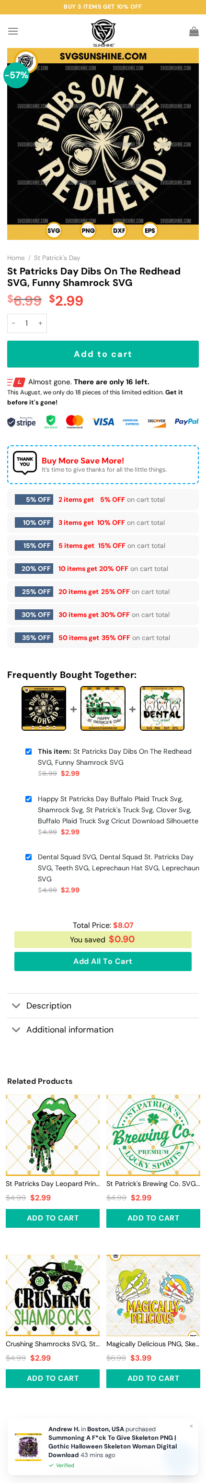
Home (16, 258)
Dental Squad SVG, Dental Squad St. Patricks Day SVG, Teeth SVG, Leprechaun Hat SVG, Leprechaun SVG (118, 868)
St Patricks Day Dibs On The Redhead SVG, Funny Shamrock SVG (115, 757)
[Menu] (13, 31)
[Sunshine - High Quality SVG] (103, 31)
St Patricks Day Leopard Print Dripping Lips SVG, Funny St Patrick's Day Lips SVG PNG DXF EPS (53, 1183)
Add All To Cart (102, 961)
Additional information (70, 1029)
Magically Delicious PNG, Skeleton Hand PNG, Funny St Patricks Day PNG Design (153, 1344)
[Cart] (194, 31)
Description (48, 1005)
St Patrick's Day (57, 258)
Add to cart (103, 354)
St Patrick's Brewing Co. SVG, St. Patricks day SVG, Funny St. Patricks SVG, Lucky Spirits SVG (153, 1183)
